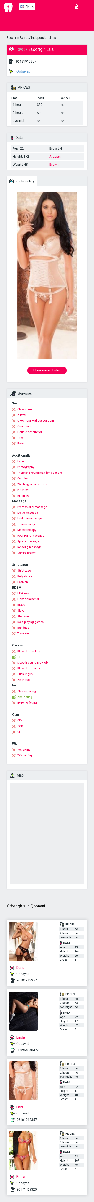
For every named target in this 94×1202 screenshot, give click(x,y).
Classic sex (24, 409)
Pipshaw (23, 490)
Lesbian (22, 582)
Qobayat (23, 71)
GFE (20, 657)
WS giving (24, 749)
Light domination (28, 599)
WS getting (24, 755)
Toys (20, 437)
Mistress (23, 593)
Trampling (24, 633)
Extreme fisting (27, 702)
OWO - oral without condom (35, 420)
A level (21, 415)
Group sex (24, 426)
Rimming (23, 495)
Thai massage (26, 524)
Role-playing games (30, 622)
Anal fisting (24, 697)
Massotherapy (26, 530)
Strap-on (23, 616)
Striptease (24, 570)
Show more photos (47, 370)
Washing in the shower (32, 484)
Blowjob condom (28, 651)
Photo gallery (24, 181)
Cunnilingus (25, 674)
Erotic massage (27, 512)
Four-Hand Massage (30, 535)
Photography (25, 467)
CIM (19, 720)
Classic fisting (26, 691)
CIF (19, 732)
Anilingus (23, 679)
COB (20, 726)
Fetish (21, 443)
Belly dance (24, 576)
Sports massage (28, 541)
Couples (22, 478)
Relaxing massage (29, 547)
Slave (20, 610)
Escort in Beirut (18, 38)
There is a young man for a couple (39, 472)
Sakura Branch (26, 552)
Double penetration (30, 432)
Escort (21, 461)
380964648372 (28, 1050)
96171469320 (27, 1189)
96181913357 (26, 61)
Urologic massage (29, 518)
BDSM (21, 604)
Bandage (23, 627)
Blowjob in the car (29, 668)
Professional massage (32, 507)
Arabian (55, 156)
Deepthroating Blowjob (32, 662)
